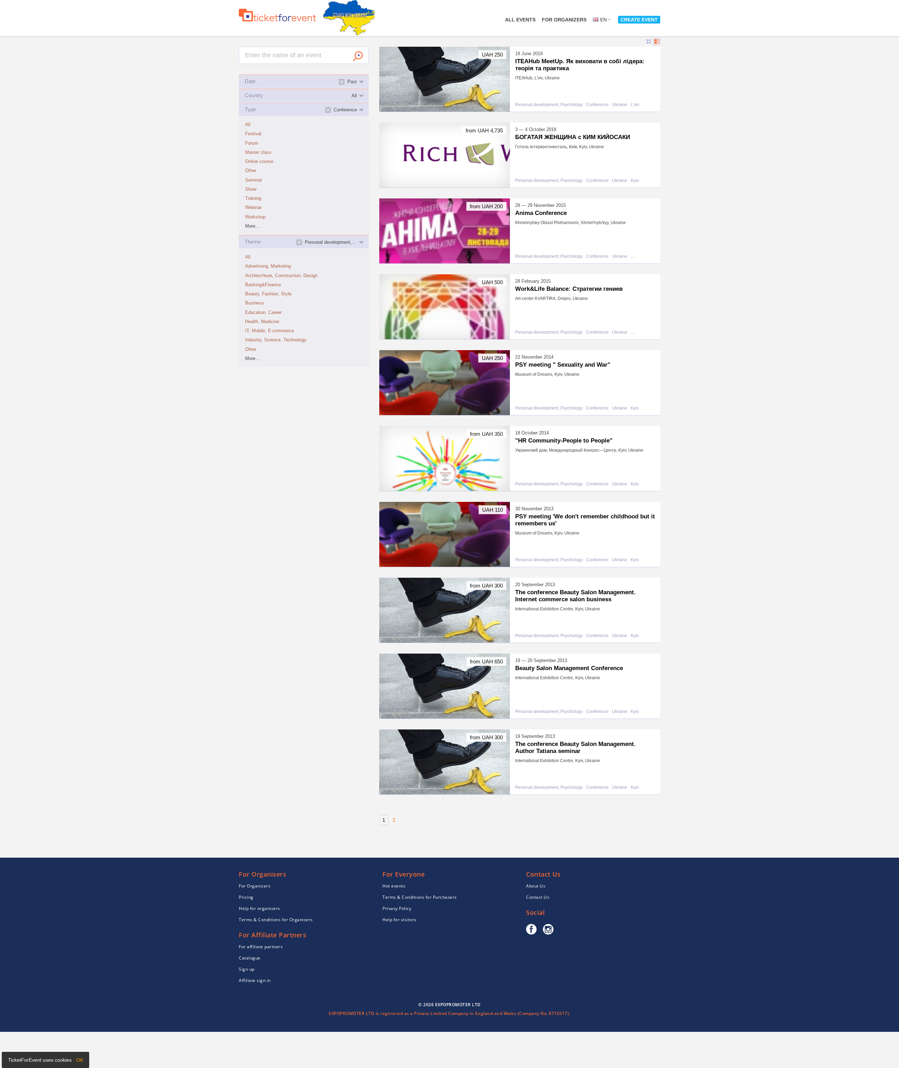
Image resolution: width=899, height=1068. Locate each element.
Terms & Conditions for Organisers (276, 920)
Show (250, 189)
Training (253, 198)
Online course (259, 161)
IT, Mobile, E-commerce (269, 330)
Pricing (246, 897)
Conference (597, 105)
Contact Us (537, 897)
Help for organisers (259, 908)
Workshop (255, 217)
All (247, 124)
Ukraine (619, 105)
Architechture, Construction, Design (281, 275)
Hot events (393, 886)
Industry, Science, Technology (276, 340)
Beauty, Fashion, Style (268, 293)
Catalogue (250, 958)
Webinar (253, 207)
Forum (251, 143)
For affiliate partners (261, 947)
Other (250, 170)
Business (254, 303)
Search (358, 56)
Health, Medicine (262, 321)
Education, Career (263, 312)
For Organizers (564, 19)
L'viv (635, 105)
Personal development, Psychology (549, 105)
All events (520, 19)
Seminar (253, 180)
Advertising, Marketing (268, 266)
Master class (258, 152)
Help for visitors (399, 920)
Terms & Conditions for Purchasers (419, 897)
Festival (253, 133)
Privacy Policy (396, 908)
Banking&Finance (263, 284)
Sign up (247, 969)
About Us (535, 886)
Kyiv (635, 180)
